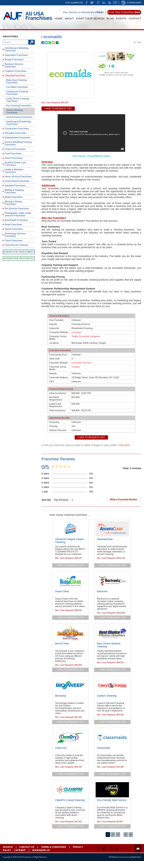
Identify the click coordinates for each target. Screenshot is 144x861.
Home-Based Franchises (17, 181)
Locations (54, 343)
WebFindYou (136, 857)
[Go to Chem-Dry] (70, 737)
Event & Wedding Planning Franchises (18, 143)
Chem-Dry (61, 748)
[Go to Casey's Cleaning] (112, 685)
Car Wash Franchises (17, 87)
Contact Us (26, 847)
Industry (53, 324)
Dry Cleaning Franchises (18, 105)
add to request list (71, 565)
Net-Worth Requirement (55, 398)
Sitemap (20, 850)
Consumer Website (58, 332)
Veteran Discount (57, 430)
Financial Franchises (15, 149)
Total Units (54, 358)
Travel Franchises (13, 240)
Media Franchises (13, 197)
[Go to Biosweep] (70, 685)
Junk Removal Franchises (19, 117)
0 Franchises (134, 3)
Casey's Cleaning (107, 695)
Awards (53, 373)
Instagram (95, 336)
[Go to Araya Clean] (70, 581)
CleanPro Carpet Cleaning (70, 800)
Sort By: (46, 499)
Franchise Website (58, 363)
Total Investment (57, 410)
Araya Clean (62, 591)
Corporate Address (58, 377)
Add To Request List (59, 108)
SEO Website (114, 857)
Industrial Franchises (15, 185)
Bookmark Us (41, 850)
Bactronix (102, 591)
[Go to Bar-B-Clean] (70, 633)
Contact (135, 18)
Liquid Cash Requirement (55, 405)
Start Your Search (90, 18)
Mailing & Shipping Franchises (14, 191)
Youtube (75, 367)
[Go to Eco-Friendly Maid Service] (112, 789)
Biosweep (60, 695)
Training (53, 426)
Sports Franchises (14, 229)
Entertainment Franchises (17, 137)
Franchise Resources (19, 258)
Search (8, 847)
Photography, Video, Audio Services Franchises (18, 214)
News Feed (109, 3)
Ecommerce (124, 857)
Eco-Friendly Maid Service (112, 800)
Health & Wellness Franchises (14, 170)
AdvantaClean (105, 539)
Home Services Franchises (18, 176)
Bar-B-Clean (62, 643)
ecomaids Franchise (81, 363)
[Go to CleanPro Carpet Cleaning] (70, 789)
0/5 (45, 467)
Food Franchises (13, 153)
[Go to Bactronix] (112, 581)
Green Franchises (13, 158)
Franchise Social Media (57, 368)
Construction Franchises (17, 128)
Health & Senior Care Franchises (15, 163)
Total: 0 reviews (131, 468)
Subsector (54, 328)
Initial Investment (57, 393)
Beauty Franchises (14, 59)
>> (131, 834)
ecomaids (76, 332)
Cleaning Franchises (15, 75)
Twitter (74, 336)
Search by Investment (19, 252)
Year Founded (56, 320)
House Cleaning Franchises (14, 111)
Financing (54, 422)
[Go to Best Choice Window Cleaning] (112, 633)
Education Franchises (15, 133)
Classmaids (103, 748)
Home (59, 18)
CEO (51, 381)
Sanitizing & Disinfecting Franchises (18, 122)
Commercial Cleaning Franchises (17, 92)
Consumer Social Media (57, 337)
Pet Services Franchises (17, 208)
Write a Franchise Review (123, 499)
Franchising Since (58, 354)
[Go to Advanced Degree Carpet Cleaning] (70, 528)
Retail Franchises (13, 224)
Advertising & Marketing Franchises (16, 49)
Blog (110, 18)
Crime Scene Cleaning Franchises (17, 99)
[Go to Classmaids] (112, 737)
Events (121, 18)
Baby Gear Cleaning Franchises (16, 81)
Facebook (84, 336)
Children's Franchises (15, 71)
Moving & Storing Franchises (13, 202)
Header (138, 848)
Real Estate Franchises (16, 220)
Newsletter (115, 3)
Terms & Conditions (53, 847)
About (69, 18)
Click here (124, 445)
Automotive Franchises (16, 55)
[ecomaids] (70, 97)
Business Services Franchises (14, 65)
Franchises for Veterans (16, 245)
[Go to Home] (27, 20)
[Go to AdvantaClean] (112, 528)
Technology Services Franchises (15, 234)
